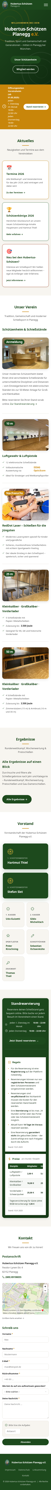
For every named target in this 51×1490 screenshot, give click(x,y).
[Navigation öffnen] (46, 5)
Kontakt (25, 1475)
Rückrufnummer (11, 1373)
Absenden (26, 1442)
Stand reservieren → (36, 106)
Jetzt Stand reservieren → (24, 1040)
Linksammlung (39, 1469)
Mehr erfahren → (14, 234)
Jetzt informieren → (16, 280)
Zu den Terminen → (15, 192)
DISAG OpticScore (39, 469)
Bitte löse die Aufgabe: (19, 1425)
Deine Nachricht (11, 1398)
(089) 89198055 (13, 1277)
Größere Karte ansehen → (13, 1318)
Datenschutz (24, 1469)
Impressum (10, 1469)
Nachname (8, 1348)
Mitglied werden (26, 69)
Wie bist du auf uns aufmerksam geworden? (23, 1386)
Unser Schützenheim (25, 59)
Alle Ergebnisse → (17, 799)
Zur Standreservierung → (23, 403)
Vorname (7, 1334)
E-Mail (6, 1361)
